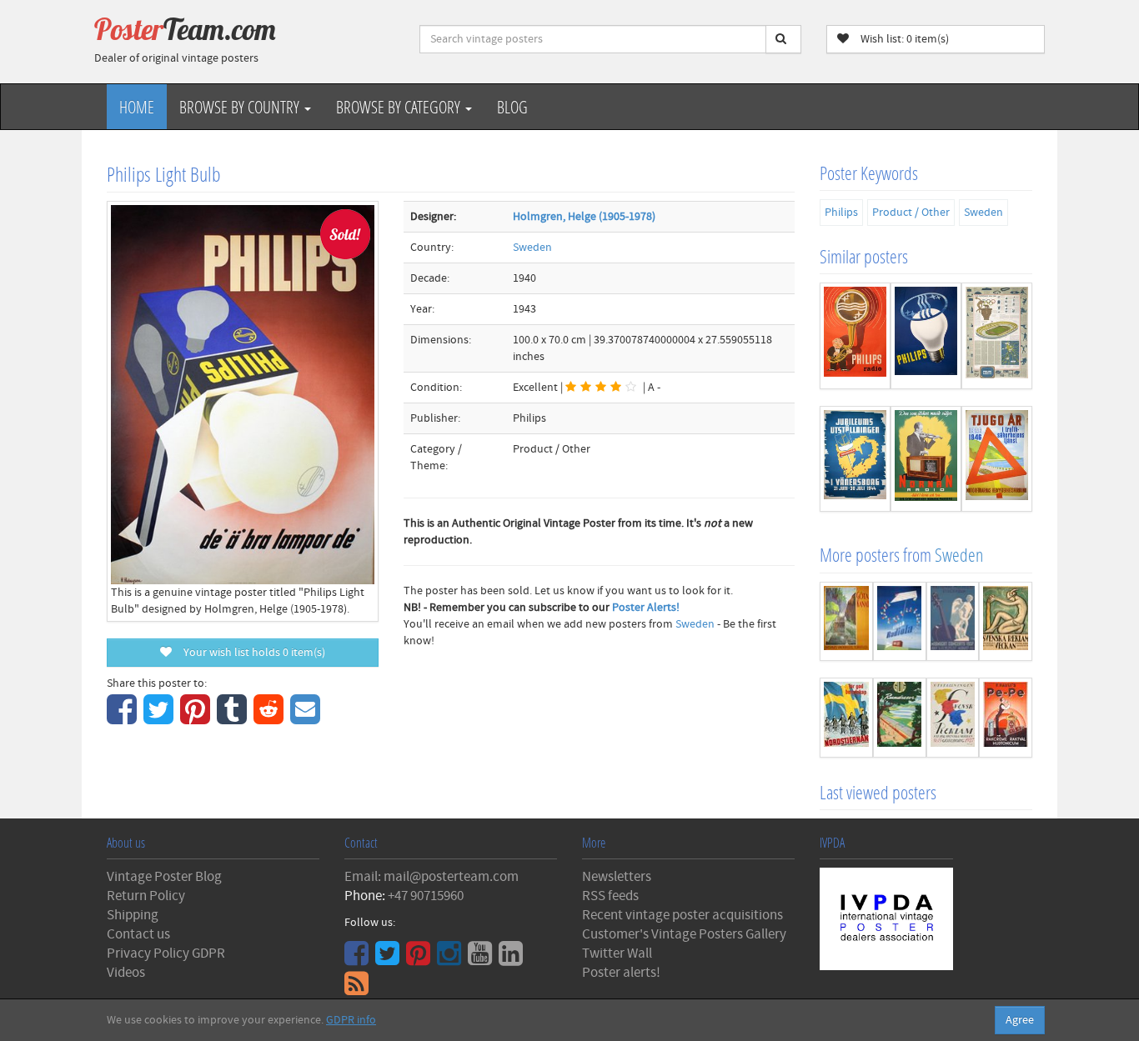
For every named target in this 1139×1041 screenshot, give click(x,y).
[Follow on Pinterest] (420, 959)
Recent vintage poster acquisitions (682, 915)
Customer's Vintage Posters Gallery (684, 934)
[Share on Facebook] (124, 718)
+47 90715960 (426, 896)
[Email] (307, 718)
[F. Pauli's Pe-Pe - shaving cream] (1005, 718)
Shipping (132, 915)
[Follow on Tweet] (389, 959)
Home (136, 107)
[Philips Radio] (855, 335)
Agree (1020, 1020)
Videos (126, 972)
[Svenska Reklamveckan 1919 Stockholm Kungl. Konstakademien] (1005, 622)
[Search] (783, 39)
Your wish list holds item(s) (250, 652)
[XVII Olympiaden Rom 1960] (996, 335)
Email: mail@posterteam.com (431, 877)
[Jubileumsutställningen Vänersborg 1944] (855, 459)
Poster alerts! (621, 972)
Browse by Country (241, 107)
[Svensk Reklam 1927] (953, 718)
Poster (185, 29)
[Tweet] (160, 718)
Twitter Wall (617, 953)
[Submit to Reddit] (270, 718)
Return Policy (146, 896)
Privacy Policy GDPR (166, 953)
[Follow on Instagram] (451, 959)
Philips (841, 212)
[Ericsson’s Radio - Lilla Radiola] (899, 622)
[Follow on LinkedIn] (513, 959)
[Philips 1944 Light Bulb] (926, 335)
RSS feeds (610, 896)
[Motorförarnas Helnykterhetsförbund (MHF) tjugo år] (996, 459)
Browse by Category (400, 107)
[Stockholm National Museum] (953, 622)
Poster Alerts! (646, 607)
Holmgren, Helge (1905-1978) (584, 216)
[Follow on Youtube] (482, 959)
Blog (512, 107)
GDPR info (351, 1020)
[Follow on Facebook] (358, 959)
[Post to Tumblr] (234, 718)
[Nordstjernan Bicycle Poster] (846, 718)
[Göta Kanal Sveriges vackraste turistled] (846, 622)
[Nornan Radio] (926, 459)
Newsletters (616, 877)
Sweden (532, 247)
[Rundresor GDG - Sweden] (899, 718)
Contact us (138, 934)
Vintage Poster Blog (164, 877)
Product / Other (911, 212)
